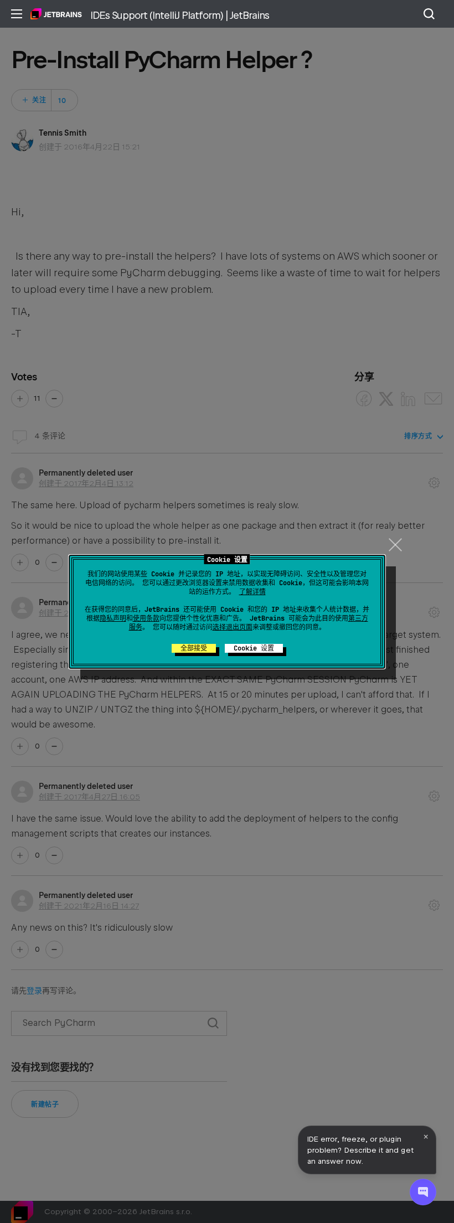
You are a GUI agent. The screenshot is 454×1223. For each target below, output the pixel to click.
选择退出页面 (232, 627)
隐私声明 (113, 618)
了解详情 (252, 591)
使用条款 (146, 618)
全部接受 (193, 648)
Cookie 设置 (254, 648)
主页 (56, 13)
